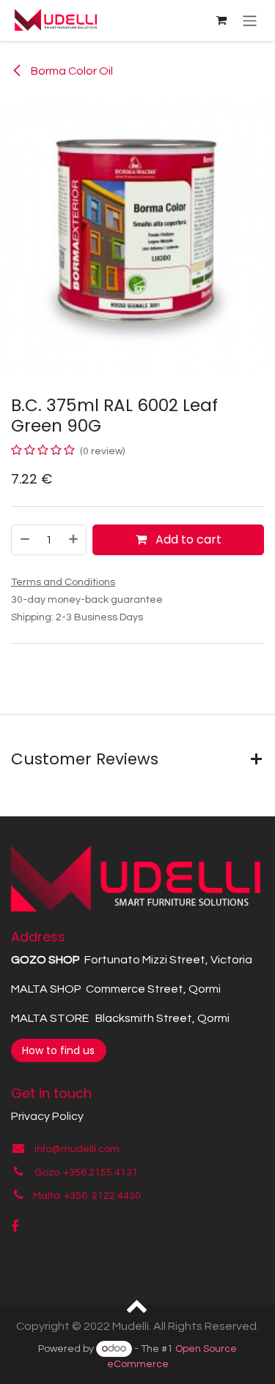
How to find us (58, 1050)
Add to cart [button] (187, 539)
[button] (137, 1305)
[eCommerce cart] (221, 20)
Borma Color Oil (71, 71)
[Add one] (74, 539)
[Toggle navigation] (249, 20)
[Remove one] (24, 539)
